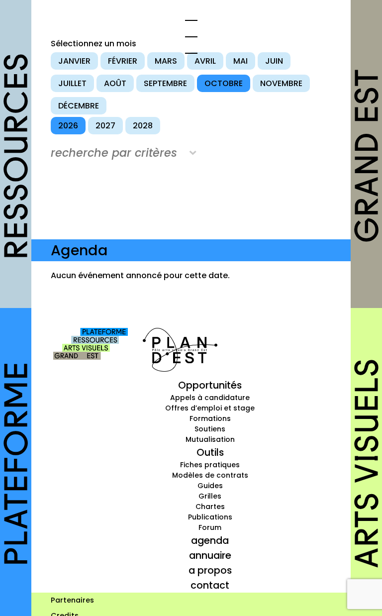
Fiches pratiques (210, 465)
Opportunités (210, 385)
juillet (72, 83)
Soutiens (209, 429)
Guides (210, 486)
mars (166, 61)
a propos (210, 570)
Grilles (209, 496)
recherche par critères (114, 153)
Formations (210, 418)
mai (240, 61)
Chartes (210, 507)
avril (205, 61)
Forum (209, 527)
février (122, 61)
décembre (78, 105)
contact (210, 585)
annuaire (210, 555)
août (115, 83)
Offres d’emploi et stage (210, 408)
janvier (74, 61)
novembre (281, 83)
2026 (68, 125)
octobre (223, 83)
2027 (105, 125)
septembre (165, 83)
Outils (210, 452)
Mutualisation (210, 439)
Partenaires (72, 600)
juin (274, 61)
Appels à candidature (210, 398)
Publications (210, 517)
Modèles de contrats (210, 475)
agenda (210, 540)
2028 (143, 125)
